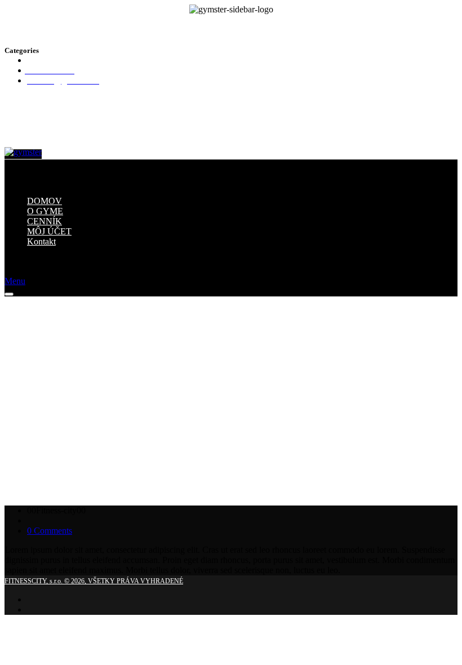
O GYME (45, 211)
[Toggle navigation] (9, 294)
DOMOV (44, 201)
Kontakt (41, 241)
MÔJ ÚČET (49, 231)
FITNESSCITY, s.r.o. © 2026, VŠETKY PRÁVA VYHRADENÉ (94, 581)
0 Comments (49, 530)
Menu (15, 281)
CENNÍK (44, 221)
